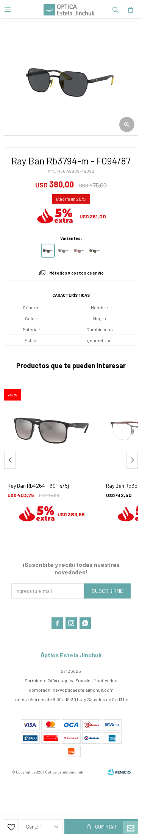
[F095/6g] (63, 250)
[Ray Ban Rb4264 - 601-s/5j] (51, 429)
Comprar (105, 827)
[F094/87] (48, 250)
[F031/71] (94, 250)
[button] (115, 9)
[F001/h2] (79, 250)
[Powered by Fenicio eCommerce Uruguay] (119, 772)
